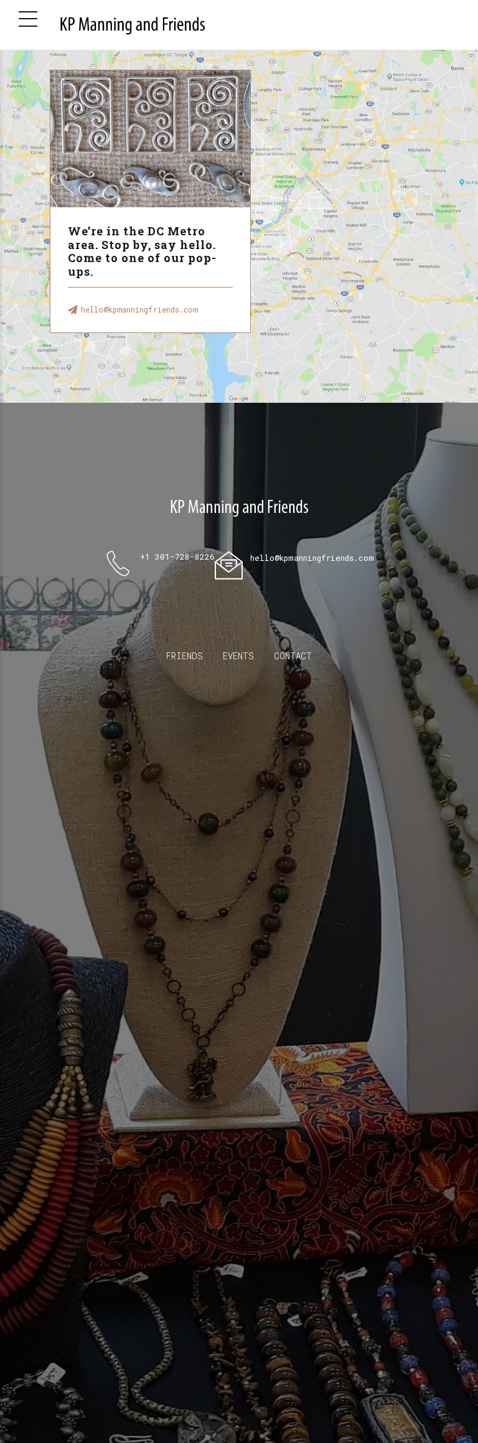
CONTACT (293, 656)
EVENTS (238, 656)
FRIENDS (184, 656)
